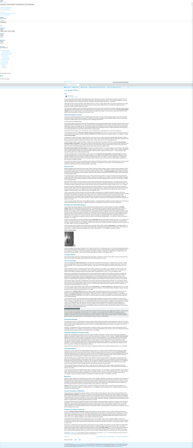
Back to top (66, 436)
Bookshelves (76, 87)
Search (66, 85)
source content (71, 433)
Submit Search (3, 22)
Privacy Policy (84, 446)
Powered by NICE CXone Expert (80, 444)
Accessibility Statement (99, 446)
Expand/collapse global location (128, 87)
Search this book (3, 18)
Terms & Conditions (90, 446)
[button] (4, 66)
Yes (76, 439)
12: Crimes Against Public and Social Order (117, 87)
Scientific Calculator (5, 58)
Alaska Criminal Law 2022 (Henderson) (98, 87)
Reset (2, 29)
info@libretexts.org (118, 446)
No (80, 439)
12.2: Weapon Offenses (73, 432)
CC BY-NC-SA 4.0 (106, 432)
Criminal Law (85, 87)
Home (69, 87)
